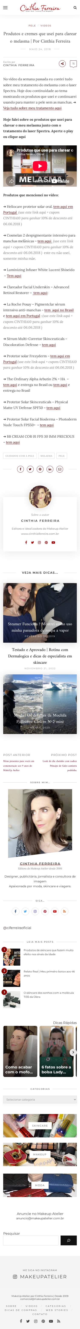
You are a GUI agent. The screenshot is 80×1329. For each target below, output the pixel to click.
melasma (46, 455)
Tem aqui (14, 276)
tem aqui (45, 241)
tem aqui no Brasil (59, 310)
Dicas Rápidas (65, 1023)
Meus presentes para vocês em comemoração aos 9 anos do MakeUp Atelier (18, 766)
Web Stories (57, 1310)
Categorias (56, 1306)
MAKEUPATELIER (43, 1277)
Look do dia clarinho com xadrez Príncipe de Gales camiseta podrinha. (60, 766)
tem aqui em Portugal (23, 316)
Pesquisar (11, 1234)
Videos (46, 25)
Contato (40, 1314)
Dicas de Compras (21, 1310)
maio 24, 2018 (40, 49)
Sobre (11, 1306)
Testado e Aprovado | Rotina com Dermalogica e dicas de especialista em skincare (40, 656)
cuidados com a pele (20, 455)
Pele (32, 25)
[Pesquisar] (69, 1240)
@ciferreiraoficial (17, 928)
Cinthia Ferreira (19, 65)
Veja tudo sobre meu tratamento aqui (32, 108)
